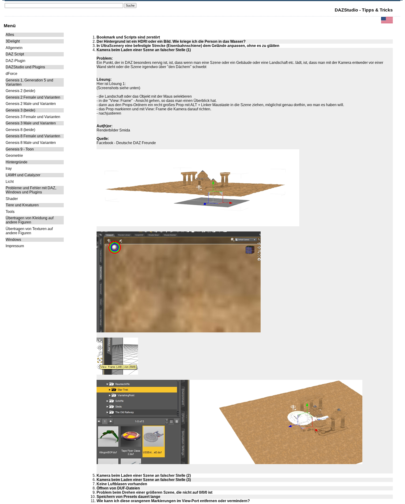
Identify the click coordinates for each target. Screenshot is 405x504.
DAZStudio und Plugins (25, 67)
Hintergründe (16, 162)
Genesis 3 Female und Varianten (33, 117)
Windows (13, 240)
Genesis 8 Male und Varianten (31, 143)
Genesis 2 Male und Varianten (31, 104)
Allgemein (14, 48)
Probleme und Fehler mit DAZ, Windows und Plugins (31, 190)
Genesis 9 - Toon (20, 149)
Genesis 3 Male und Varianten (31, 123)
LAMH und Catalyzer (23, 175)
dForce (11, 74)
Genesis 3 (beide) (20, 110)
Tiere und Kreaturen (22, 205)
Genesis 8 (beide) (20, 130)
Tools (10, 212)
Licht (10, 182)
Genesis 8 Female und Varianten (33, 136)
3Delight (13, 41)
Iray (9, 168)
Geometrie (14, 156)
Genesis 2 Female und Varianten (33, 97)
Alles (10, 35)
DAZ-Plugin (15, 61)
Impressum (15, 246)
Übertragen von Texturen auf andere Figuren (29, 231)
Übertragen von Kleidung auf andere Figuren (29, 220)
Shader (12, 199)
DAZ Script (15, 54)
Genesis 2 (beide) (20, 91)
